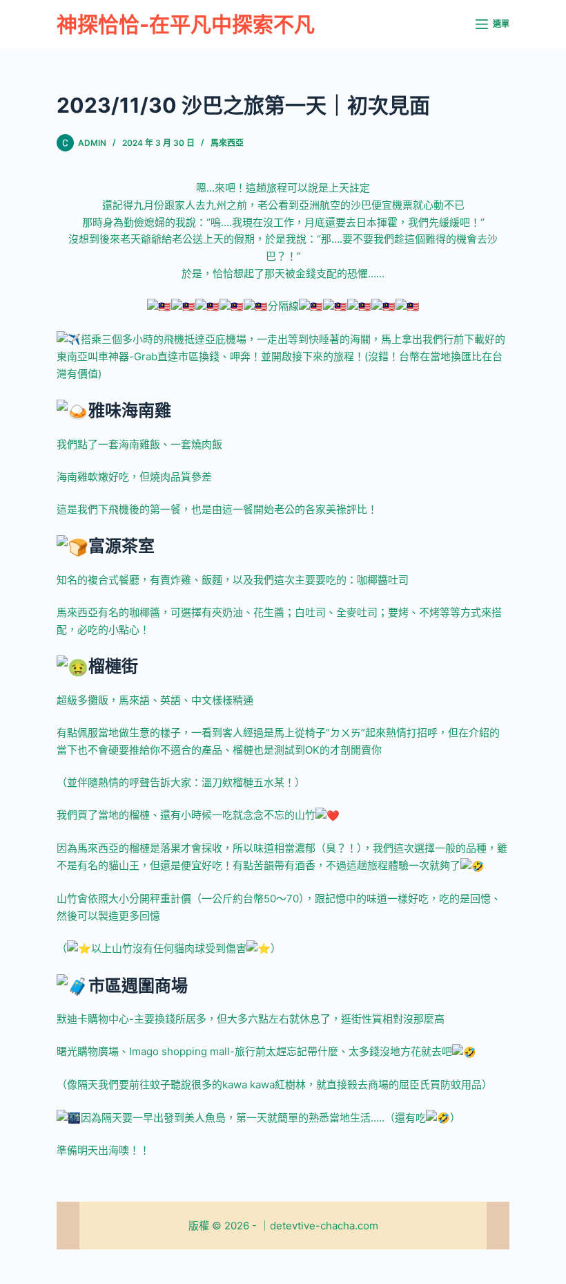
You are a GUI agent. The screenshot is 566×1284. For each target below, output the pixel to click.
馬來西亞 (227, 143)
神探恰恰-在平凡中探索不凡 (186, 24)
